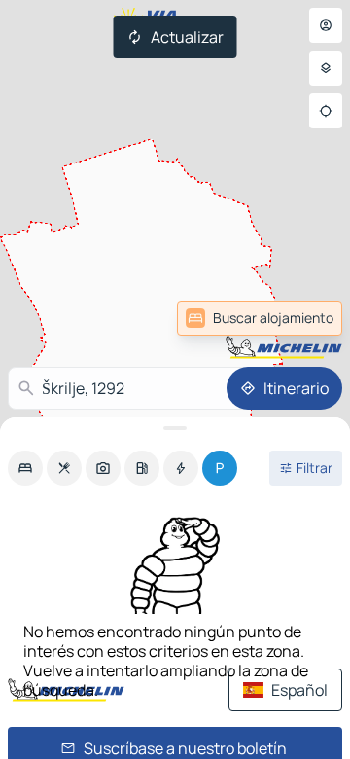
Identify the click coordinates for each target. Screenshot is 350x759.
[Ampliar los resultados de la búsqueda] (175, 428)
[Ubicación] (325, 110)
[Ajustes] (325, 68)
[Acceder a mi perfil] (325, 25)
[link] (259, 318)
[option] (25, 468)
